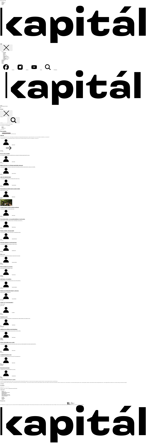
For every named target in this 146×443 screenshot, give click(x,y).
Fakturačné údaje (4, 391)
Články (3, 127)
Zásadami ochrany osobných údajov (13, 388)
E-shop (3, 62)
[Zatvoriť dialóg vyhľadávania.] (0, 106)
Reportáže (1, 251)
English (3, 63)
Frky (0, 313)
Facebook (3, 397)
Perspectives (4, 58)
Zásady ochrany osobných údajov (6, 394)
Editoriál (2, 135)
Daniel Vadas (13, 144)
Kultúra (1, 377)
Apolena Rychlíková (14, 262)
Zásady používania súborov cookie (6, 395)
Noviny (3, 51)
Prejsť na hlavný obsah (3, 0)
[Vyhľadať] (13, 120)
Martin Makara (13, 337)
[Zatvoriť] (6, 48)
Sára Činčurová (14, 274)
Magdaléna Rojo (14, 250)
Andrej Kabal (13, 215)
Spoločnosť (1, 339)
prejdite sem (8, 125)
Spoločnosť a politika (5, 56)
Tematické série (5, 55)
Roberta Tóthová (14, 173)
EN (0, 107)
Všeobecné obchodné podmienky (6, 392)
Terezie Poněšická (14, 298)
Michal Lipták (13, 350)
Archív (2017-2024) (5, 59)
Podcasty (3, 61)
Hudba (1, 162)
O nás (2, 4)
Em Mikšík (13, 312)
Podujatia (3, 3)
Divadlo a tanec (2, 326)
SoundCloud (3, 398)
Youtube (3, 399)
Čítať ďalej (1, 150)
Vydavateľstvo (3, 2)
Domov (3, 126)
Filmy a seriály (2, 299)
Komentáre (4, 52)
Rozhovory (4, 54)
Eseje (4, 53)
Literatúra (1, 287)
